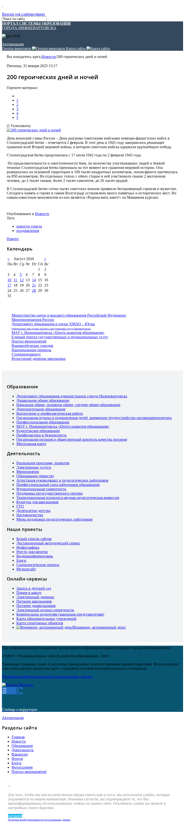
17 (9, 285)
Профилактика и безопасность (41, 435)
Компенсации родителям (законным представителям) (60, 614)
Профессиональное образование (42, 422)
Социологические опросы (37, 565)
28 (34, 290)
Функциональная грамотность (41, 489)
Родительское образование (38, 431)
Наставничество (29, 515)
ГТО (20, 506)
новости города (29, 226)
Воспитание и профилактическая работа (49, 413)
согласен (15, 816)
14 (34, 280)
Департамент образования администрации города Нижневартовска (71, 396)
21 (34, 285)
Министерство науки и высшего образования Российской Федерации (69, 315)
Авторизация (13, 44)
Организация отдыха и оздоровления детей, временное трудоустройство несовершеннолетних (94, 418)
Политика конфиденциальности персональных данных (39, 819)
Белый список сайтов (34, 539)
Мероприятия (27, 472)
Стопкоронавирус (26, 354)
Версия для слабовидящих (23, 14)
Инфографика (27, 547)
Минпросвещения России (33, 320)
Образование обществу (35, 476)
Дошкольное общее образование (42, 400)
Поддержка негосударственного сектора (49, 493)
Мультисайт (26, 569)
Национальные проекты (31, 350)
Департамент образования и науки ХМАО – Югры (53, 324)
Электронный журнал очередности (45, 610)
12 (22, 280)
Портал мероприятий (29, 341)
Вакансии (20, 754)
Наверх (13, 239)
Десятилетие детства (33, 511)
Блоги (21, 560)
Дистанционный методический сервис (48, 543)
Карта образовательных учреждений (46, 619)
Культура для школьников (37, 502)
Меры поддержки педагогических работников (54, 519)
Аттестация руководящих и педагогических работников (62, 480)
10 (9, 280)
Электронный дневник (35, 597)
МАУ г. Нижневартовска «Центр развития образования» (58, 333)
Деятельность (23, 750)
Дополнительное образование (41, 409)
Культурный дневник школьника (39, 359)
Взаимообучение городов (32, 346)
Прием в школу (29, 593)
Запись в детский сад (33, 588)
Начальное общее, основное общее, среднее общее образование (68, 405)
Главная (18, 737)
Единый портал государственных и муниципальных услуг (60, 337)
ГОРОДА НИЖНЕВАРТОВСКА (36, 25)
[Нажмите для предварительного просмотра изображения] (34, 130)
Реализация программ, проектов (42, 463)
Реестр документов (32, 552)
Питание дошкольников (36, 606)
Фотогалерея (22, 767)
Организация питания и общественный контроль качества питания (71, 439)
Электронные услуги (33, 467)
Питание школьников (34, 601)
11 (15, 280)
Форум (17, 759)
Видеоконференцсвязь (34, 556)
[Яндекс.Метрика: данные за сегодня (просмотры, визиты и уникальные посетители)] (17, 685)
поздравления (27, 231)
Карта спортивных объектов (39, 623)
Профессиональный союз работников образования (57, 485)
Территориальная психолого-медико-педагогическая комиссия (67, 498)
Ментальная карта (31, 444)
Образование (22, 746)
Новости (49, 57)
